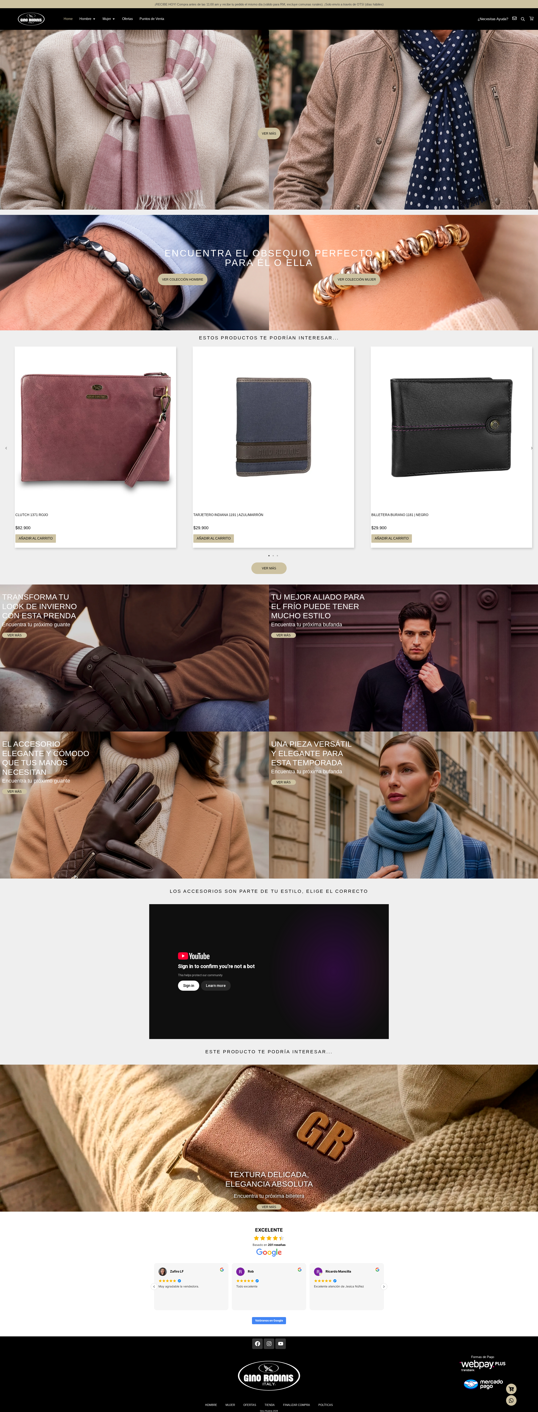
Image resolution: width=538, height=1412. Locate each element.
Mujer (230, 1405)
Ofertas (249, 1405)
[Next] (384, 1286)
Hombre (211, 1405)
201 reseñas (277, 1245)
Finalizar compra (296, 1405)
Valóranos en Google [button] (269, 1320)
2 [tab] (273, 556)
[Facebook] (257, 1343)
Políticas (325, 1405)
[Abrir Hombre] (94, 18)
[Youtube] (280, 1343)
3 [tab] (277, 556)
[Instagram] (269, 1343)
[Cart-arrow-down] (511, 1389)
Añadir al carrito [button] (36, 538)
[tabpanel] (95, 447)
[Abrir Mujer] (113, 18)
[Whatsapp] (511, 1400)
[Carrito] (531, 18)
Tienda (270, 1405)
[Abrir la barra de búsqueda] (523, 19)
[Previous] (154, 1286)
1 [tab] (269, 556)
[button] (6, 448)
